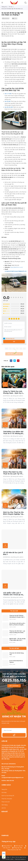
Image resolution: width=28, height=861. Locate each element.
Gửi (14, 341)
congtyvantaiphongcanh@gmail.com (16, 271)
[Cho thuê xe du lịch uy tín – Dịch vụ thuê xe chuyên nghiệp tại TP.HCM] (5, 623)
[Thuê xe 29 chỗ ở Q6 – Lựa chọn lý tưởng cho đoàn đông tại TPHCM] (5, 631)
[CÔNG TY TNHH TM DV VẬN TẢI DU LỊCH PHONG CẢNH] (14, 2)
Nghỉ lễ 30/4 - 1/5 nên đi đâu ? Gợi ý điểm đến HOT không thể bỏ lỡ (17, 640)
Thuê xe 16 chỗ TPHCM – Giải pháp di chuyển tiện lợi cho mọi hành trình (17, 617)
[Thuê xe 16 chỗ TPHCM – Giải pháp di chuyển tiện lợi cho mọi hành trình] (5, 615)
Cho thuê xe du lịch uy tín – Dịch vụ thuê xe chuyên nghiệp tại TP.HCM (17, 625)
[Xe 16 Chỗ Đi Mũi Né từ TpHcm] (5, 661)
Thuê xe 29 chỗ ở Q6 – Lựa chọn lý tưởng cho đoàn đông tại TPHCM (17, 632)
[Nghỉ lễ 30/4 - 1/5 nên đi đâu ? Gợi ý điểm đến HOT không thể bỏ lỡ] (5, 639)
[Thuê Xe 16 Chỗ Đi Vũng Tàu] (5, 653)
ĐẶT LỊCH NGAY (14, 685)
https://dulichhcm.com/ (16, 267)
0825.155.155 (14, 680)
